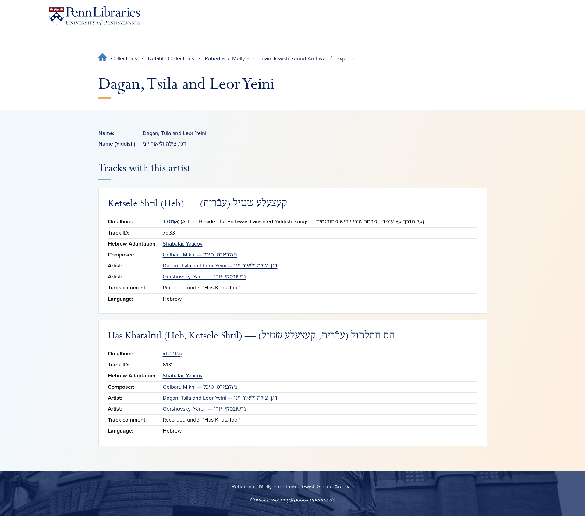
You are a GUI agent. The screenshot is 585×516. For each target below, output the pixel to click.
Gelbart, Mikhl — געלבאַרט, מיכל (200, 254)
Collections (124, 58)
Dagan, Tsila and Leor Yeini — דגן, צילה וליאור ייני (220, 265)
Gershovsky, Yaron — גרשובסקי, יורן (204, 276)
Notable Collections (171, 58)
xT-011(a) (172, 353)
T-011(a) (171, 221)
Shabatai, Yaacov (183, 243)
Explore (345, 58)
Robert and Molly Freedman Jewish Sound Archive (265, 58)
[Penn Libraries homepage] (94, 16)
